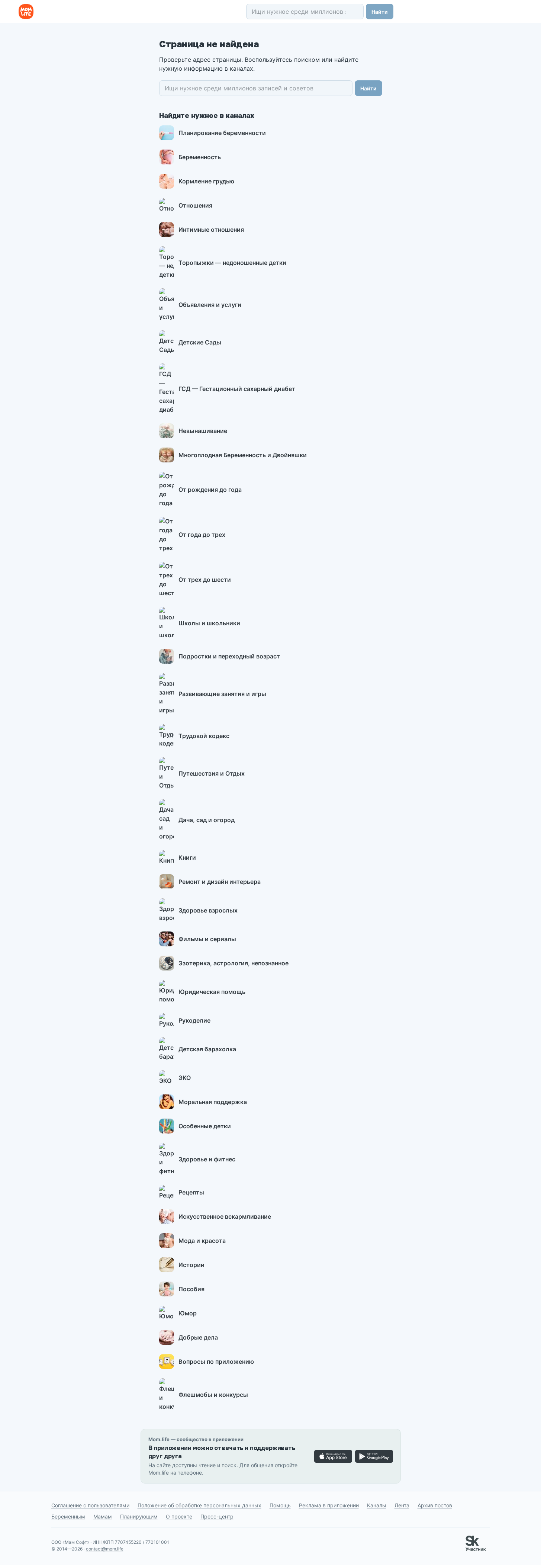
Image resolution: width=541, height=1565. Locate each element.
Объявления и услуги (209, 304)
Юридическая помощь (211, 991)
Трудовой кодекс (203, 736)
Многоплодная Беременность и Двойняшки (242, 455)
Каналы (376, 1505)
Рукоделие (194, 1020)
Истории (191, 1265)
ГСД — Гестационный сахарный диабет (236, 388)
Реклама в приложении (329, 1505)
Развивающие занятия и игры (222, 693)
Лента (402, 1505)
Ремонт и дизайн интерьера (219, 881)
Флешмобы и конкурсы (213, 1394)
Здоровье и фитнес (206, 1159)
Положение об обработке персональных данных (199, 1505)
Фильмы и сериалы (207, 939)
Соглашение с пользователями (90, 1505)
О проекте (179, 1516)
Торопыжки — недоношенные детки (232, 262)
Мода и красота (202, 1240)
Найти (379, 12)
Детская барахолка (207, 1049)
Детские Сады (199, 342)
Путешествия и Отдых (211, 773)
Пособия (191, 1289)
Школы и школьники (209, 623)
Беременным (68, 1516)
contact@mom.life (104, 1549)
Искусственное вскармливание (224, 1216)
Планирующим (139, 1516)
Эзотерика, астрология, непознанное (233, 963)
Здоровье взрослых (208, 910)
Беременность (199, 157)
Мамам (102, 1516)
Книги (187, 857)
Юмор (187, 1313)
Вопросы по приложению (216, 1361)
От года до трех (201, 534)
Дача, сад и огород (206, 820)
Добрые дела (198, 1337)
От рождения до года (210, 489)
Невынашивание (202, 430)
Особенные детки (204, 1126)
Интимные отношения (211, 229)
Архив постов (435, 1505)
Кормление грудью (206, 181)
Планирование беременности (222, 133)
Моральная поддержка (212, 1102)
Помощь (280, 1505)
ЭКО (184, 1077)
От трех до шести (204, 579)
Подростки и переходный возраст (229, 656)
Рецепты (191, 1192)
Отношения (195, 205)
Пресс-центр (217, 1516)
